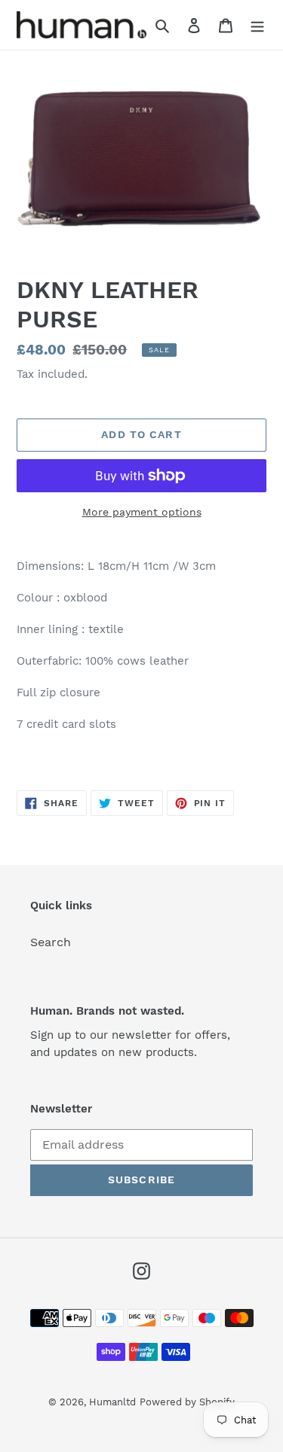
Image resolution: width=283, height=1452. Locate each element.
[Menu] (257, 24)
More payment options (141, 512)
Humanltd (112, 1402)
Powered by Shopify (187, 1402)
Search (50, 942)
